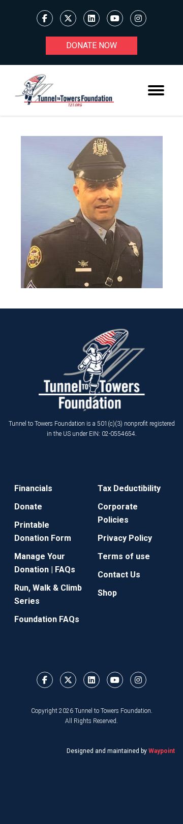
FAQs (65, 569)
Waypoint (161, 750)
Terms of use (124, 556)
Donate (28, 506)
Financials (33, 488)
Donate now (91, 45)
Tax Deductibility (129, 488)
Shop (107, 593)
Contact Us (119, 574)
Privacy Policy (125, 538)
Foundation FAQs (46, 619)
